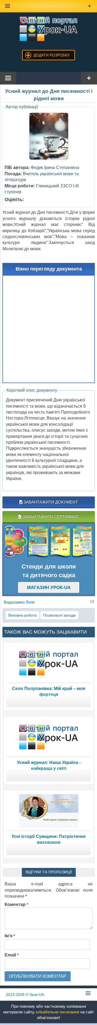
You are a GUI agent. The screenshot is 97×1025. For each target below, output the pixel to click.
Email (12, 955)
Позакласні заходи (59, 615)
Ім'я (10, 935)
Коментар (16, 904)
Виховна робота (22, 615)
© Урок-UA (25, 994)
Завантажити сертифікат (50, 516)
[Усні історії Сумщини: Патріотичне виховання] (48, 810)
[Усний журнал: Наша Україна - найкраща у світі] (48, 736)
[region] (48, 542)
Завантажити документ (50, 502)
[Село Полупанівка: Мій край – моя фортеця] (48, 662)
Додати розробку (51, 55)
